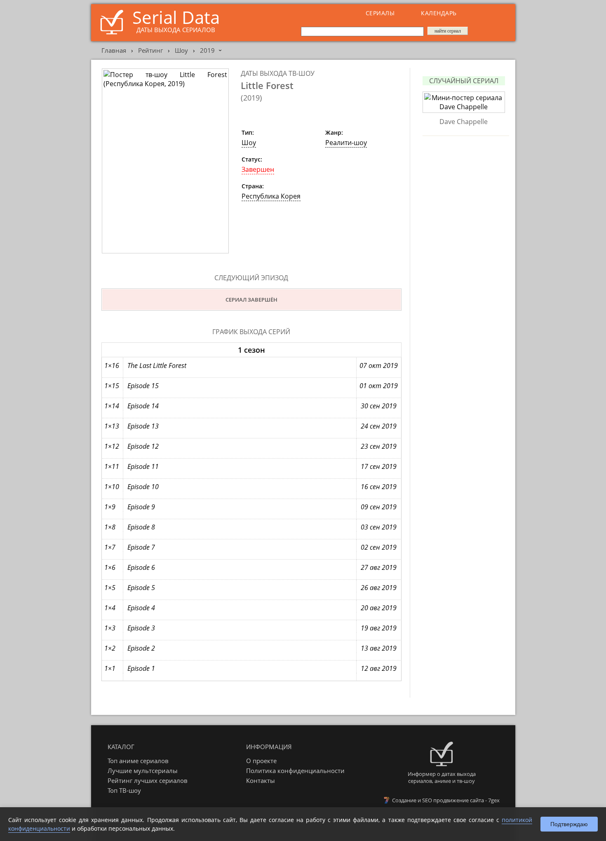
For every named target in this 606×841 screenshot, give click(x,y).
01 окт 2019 (378, 385)
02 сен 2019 (379, 547)
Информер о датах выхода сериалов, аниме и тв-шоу (442, 777)
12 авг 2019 (379, 668)
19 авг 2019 (379, 628)
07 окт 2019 (378, 365)
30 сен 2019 (379, 405)
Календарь (439, 13)
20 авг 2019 (379, 607)
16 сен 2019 (379, 486)
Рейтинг (150, 50)
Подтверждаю (569, 824)
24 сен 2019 (379, 426)
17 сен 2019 (379, 466)
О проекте (261, 761)
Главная (113, 50)
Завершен (258, 169)
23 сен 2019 (379, 446)
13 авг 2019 (379, 648)
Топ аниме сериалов (138, 761)
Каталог (121, 747)
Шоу (181, 50)
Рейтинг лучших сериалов (148, 780)
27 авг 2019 (379, 567)
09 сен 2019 (379, 506)
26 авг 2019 (379, 587)
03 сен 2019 (379, 527)
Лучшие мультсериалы (143, 770)
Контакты (260, 780)
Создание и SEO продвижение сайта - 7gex (446, 800)
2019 (207, 50)
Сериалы (380, 13)
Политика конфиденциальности (295, 770)
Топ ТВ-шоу (124, 790)
